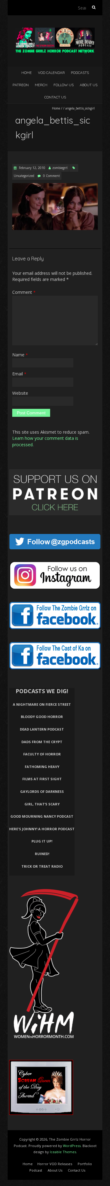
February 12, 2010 (31, 168)
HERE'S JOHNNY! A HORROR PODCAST (42, 829)
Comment (23, 292)
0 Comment (51, 176)
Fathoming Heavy (42, 766)
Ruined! (42, 853)
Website (20, 393)
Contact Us (55, 97)
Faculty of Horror (42, 754)
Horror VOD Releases (54, 1163)
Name (20, 355)
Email (19, 374)
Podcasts (80, 72)
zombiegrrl (60, 168)
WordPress (72, 1145)
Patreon (21, 85)
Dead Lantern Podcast (42, 729)
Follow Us (63, 85)
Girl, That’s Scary (42, 804)
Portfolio (85, 1163)
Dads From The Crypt (41, 741)
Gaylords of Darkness (42, 791)
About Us (88, 85)
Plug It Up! (41, 841)
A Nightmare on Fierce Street (42, 704)
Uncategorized (24, 176)
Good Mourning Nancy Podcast (41, 816)
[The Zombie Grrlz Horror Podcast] (55, 30)
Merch (41, 85)
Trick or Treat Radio (42, 866)
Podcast (35, 1170)
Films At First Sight (42, 779)
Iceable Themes (63, 1152)
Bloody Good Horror (42, 716)
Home (26, 72)
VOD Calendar (51, 72)
